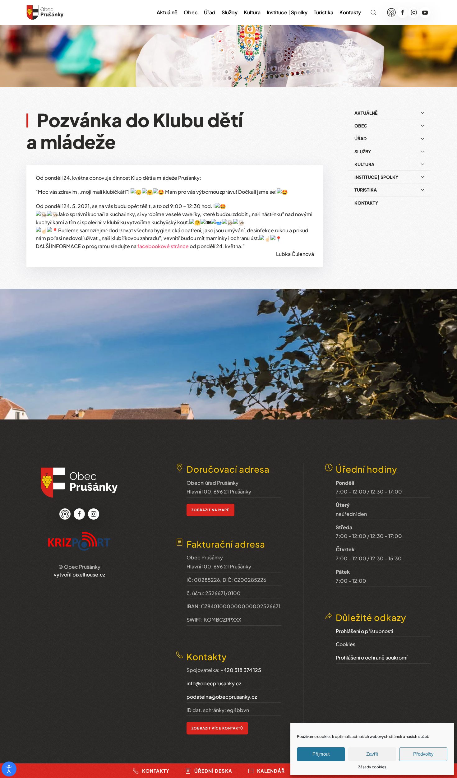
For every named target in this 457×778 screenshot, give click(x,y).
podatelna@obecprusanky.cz (222, 696)
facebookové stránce (163, 246)
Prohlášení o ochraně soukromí (371, 657)
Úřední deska (213, 771)
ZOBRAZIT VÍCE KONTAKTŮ (217, 728)
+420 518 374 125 (240, 670)
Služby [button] (230, 12)
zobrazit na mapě (210, 510)
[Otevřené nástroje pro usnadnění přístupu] (9, 769)
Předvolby (423, 754)
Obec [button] (191, 12)
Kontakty (350, 12)
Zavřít (372, 754)
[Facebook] (402, 12)
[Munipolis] (391, 12)
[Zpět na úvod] (45, 12)
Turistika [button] (323, 12)
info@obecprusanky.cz (214, 683)
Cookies (345, 644)
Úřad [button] (209, 12)
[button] (373, 12)
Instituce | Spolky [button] (287, 12)
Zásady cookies (372, 767)
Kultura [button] (252, 12)
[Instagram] (413, 12)
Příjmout (321, 754)
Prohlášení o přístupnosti (364, 631)
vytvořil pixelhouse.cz (79, 574)
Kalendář (271, 771)
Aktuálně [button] (167, 12)
